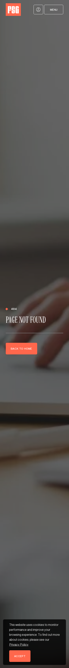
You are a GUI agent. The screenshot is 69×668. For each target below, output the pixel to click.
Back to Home (21, 348)
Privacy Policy (18, 644)
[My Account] (38, 9)
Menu (54, 9)
